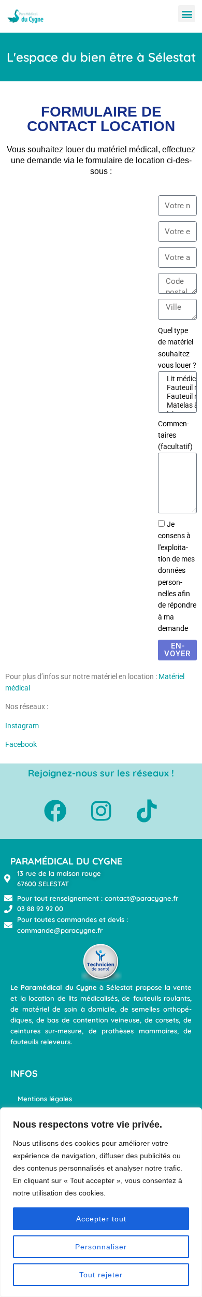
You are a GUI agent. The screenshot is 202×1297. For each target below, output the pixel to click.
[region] (101, 1202)
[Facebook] (55, 811)
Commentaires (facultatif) (175, 435)
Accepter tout (101, 1219)
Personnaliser (101, 1247)
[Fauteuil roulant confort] (176, 396)
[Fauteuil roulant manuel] (176, 387)
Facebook (21, 744)
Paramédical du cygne (66, 861)
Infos (24, 1073)
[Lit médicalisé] (176, 378)
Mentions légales (45, 1098)
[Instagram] (101, 811)
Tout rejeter (101, 1275)
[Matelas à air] (176, 405)
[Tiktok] (146, 811)
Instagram (22, 726)
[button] (186, 13)
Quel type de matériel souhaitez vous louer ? (177, 347)
